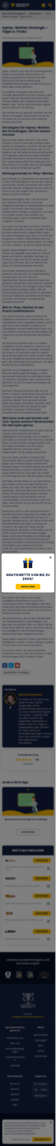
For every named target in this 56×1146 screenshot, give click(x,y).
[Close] (50, 557)
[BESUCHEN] (28, 563)
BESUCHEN (28, 586)
